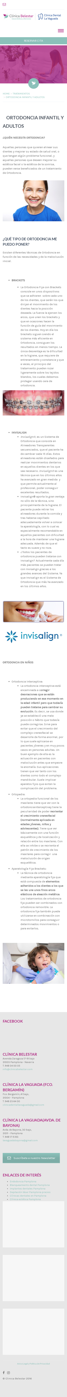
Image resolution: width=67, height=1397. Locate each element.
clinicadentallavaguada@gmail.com (23, 1104)
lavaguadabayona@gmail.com (20, 1140)
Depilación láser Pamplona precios (30, 1192)
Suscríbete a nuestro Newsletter (34, 1158)
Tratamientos (21, 93)
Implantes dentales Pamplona (27, 1188)
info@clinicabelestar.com (18, 1069)
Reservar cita (33, 40)
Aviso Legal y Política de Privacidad (33, 1363)
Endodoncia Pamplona (23, 1181)
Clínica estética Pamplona (25, 1199)
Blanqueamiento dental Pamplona (30, 1185)
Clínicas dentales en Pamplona (28, 1195)
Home (6, 93)
